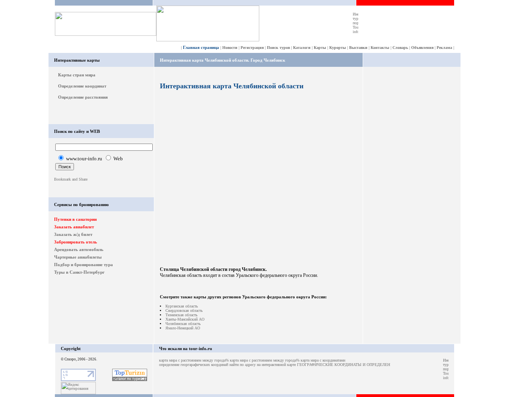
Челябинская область (183, 323)
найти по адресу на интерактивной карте (262, 364)
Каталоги (302, 47)
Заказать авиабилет (74, 226)
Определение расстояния (83, 97)
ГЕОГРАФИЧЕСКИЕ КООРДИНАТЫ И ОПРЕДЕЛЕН (343, 364)
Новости (229, 47)
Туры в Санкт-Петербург (79, 272)
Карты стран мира (76, 74)
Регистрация (252, 47)
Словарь (400, 47)
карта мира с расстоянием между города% (194, 360)
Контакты (380, 47)
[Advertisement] (412, 191)
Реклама (444, 47)
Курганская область (181, 306)
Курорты (337, 47)
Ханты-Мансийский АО (184, 319)
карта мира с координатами (323, 360)
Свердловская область (184, 310)
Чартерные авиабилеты (78, 257)
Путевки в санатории (75, 219)
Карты (320, 47)
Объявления (422, 47)
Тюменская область (181, 315)
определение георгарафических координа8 (193, 364)
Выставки (358, 47)
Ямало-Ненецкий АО (182, 328)
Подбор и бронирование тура (83, 264)
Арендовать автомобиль (78, 249)
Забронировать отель (75, 241)
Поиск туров (278, 47)
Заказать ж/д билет (73, 234)
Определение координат (82, 86)
